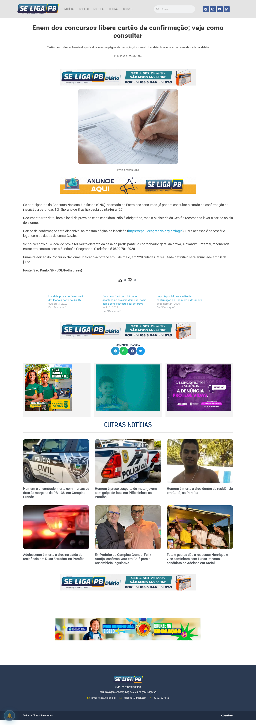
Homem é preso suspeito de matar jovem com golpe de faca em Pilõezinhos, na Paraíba (126, 493)
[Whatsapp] (227, 9)
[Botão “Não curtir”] (130, 280)
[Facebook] (206, 9)
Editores (127, 9)
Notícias (69, 9)
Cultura (113, 9)
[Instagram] (213, 9)
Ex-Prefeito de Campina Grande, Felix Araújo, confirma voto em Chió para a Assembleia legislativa (123, 559)
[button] (115, 351)
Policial (84, 9)
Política (99, 9)
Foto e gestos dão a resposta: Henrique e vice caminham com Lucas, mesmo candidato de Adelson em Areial (197, 559)
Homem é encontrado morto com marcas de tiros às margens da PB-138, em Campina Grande (56, 493)
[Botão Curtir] (120, 280)
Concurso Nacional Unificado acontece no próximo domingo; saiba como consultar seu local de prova (124, 300)
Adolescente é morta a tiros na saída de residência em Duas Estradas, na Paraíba (54, 557)
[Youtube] (220, 9)
